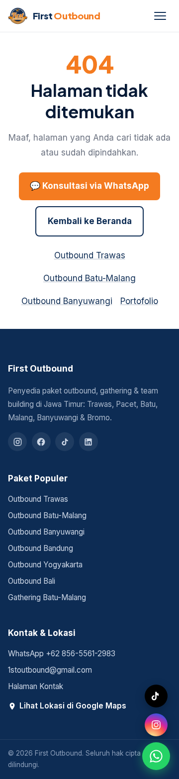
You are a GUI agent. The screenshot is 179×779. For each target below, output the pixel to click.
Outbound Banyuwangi (66, 301)
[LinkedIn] (88, 441)
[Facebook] (41, 441)
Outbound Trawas (89, 255)
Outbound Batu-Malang (89, 278)
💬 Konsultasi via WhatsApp (89, 186)
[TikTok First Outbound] (156, 696)
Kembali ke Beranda (90, 221)
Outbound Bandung (40, 548)
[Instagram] (17, 441)
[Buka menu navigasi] (160, 16)
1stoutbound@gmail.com (50, 670)
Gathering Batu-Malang (47, 597)
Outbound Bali (31, 581)
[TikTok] (64, 441)
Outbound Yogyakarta (45, 564)
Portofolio (139, 301)
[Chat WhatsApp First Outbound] (156, 756)
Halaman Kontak (35, 686)
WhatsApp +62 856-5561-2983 (61, 653)
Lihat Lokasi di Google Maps (72, 705)
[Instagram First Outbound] (156, 724)
